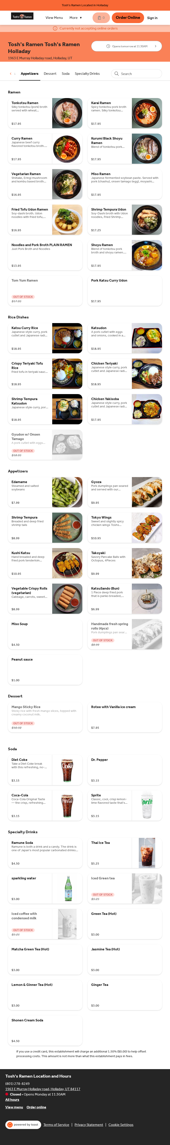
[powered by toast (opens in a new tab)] (23, 1124)
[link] (30, 74)
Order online (36, 1107)
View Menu (54, 18)
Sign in (152, 18)
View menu (14, 1107)
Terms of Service (56, 1125)
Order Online (128, 17)
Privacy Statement (89, 1125)
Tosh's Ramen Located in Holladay (85, 5)
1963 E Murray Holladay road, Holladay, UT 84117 (42, 1089)
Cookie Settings (120, 1125)
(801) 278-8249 (17, 1084)
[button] (76, 17)
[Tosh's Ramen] (22, 16)
